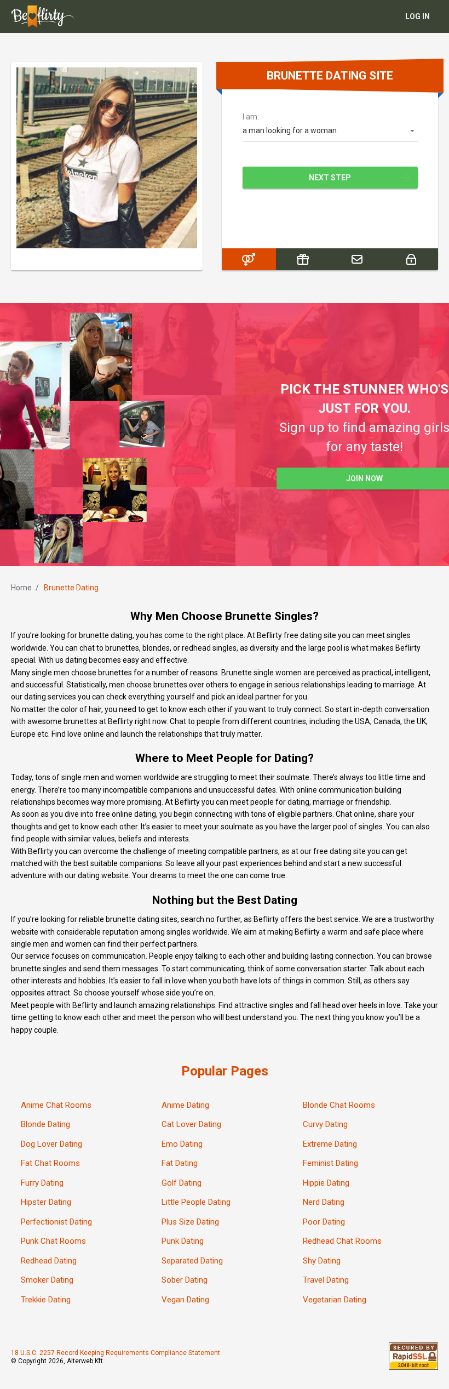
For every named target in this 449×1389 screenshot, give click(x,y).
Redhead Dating (49, 1261)
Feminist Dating (330, 1163)
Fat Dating (180, 1163)
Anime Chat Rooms (56, 1105)
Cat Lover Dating (191, 1124)
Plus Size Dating (190, 1222)
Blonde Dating (45, 1124)
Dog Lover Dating (51, 1144)
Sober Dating (185, 1280)
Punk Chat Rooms (53, 1241)
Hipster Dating (46, 1202)
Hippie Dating (326, 1183)
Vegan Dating (185, 1300)
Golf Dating (182, 1183)
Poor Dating (324, 1222)
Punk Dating (183, 1241)
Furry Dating (42, 1183)
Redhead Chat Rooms (342, 1241)
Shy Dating (322, 1261)
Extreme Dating (330, 1144)
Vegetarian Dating (334, 1300)
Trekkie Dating (46, 1300)
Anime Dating (185, 1105)
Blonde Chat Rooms (339, 1105)
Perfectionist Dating (56, 1222)
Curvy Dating (325, 1124)
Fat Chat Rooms (50, 1163)
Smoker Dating (47, 1280)
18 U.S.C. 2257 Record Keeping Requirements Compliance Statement (115, 1353)
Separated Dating (192, 1261)
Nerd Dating (323, 1202)
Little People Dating (196, 1202)
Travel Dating (326, 1280)
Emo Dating (182, 1144)
